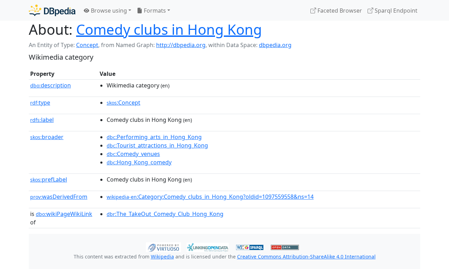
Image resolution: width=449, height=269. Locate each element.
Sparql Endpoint (395, 10)
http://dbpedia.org (181, 45)
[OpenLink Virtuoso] (163, 246)
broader (46, 137)
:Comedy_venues (133, 154)
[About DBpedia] (52, 10)
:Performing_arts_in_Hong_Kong (154, 137)
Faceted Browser (339, 10)
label (42, 120)
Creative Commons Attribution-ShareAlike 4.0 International (306, 256)
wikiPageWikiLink (64, 214)
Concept (87, 45)
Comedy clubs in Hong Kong (169, 29)
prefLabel (48, 179)
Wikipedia (162, 256)
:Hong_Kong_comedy (139, 162)
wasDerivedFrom (58, 197)
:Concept (123, 102)
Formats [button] (154, 10)
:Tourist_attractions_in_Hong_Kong (157, 145)
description (50, 85)
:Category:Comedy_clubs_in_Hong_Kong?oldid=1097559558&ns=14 (210, 197)
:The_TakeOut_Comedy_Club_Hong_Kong (165, 214)
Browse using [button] (108, 10)
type (40, 102)
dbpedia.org (275, 45)
